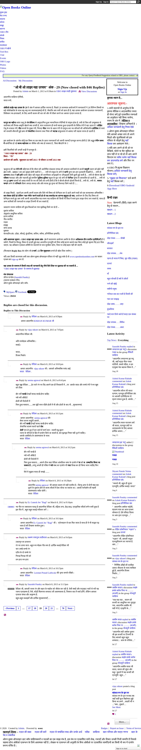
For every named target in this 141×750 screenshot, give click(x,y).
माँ (108, 274)
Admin (25, 91)
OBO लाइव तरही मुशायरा (66, 91)
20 (46, 608)
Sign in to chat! (121, 748)
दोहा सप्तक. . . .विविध (115, 322)
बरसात (109, 248)
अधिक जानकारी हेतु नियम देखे (120, 127)
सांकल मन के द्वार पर (115, 228)
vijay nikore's (121, 558)
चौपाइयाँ (110, 243)
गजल (114, 352)
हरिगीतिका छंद (112, 233)
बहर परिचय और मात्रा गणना (115, 732)
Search (138, 2)
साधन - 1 (111, 209)
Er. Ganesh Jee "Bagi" (37, 502)
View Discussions (89, 91)
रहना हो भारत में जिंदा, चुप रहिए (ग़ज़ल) (122, 258)
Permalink (21, 316)
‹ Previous (9, 608)
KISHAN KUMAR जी (44, 321)
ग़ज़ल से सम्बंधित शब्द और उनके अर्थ (66, 732)
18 (35, 608)
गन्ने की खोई (112, 284)
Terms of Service (133, 728)
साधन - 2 (111, 214)
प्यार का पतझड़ (113, 299)
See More (116, 707)
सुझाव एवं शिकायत (118, 178)
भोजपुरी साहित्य (129, 628)
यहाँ (112, 181)
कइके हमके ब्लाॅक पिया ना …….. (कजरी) (124, 590)
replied (130, 346)
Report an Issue (117, 728)
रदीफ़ (87, 732)
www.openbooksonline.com (82, 256)
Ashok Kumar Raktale (122, 378)
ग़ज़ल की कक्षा (25, 732)
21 (52, 608)
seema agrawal (34, 380)
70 (63, 608)
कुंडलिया (110, 309)
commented (117, 381)
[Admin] (7, 92)
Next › (70, 608)
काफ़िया (96, 732)
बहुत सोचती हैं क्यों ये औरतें (117, 278)
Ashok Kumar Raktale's (125, 500)
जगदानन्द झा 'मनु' (119, 442)
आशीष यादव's (117, 587)
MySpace (10, 292)
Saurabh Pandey (22, 277)
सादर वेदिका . (26, 371)
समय (109, 268)
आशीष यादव (117, 619)
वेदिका (34, 316)
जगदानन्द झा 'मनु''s (119, 349)
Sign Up (99, 2)
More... (122, 722)
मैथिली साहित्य (118, 448)
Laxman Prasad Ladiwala (45, 573)
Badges (104, 728)
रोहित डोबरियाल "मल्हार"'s (125, 529)
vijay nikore (33, 330)
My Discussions (25, 80)
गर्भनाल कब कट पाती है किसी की (120, 294)
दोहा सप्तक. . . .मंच (114, 253)
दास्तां (109, 263)
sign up (15, 259)
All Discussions (10, 80)
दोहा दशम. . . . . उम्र (115, 304)
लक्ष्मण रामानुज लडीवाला (37, 537)
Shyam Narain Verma (121, 471)
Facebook (22, 292)
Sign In (106, 2)
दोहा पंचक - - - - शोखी (116, 238)
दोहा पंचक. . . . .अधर (115, 327)
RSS (5, 615)
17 (29, 608)
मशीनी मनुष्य (112, 289)
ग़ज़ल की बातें (40, 732)
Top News (111, 340)
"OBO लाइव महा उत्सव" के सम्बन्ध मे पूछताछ (21, 269)
